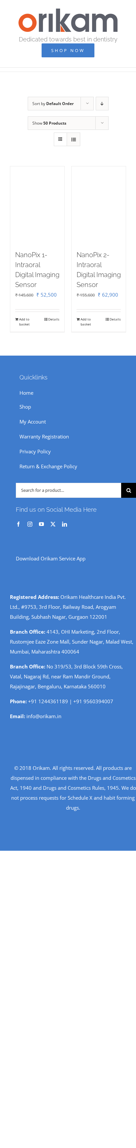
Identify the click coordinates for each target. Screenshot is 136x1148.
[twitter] (53, 524)
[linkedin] (64, 524)
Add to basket (24, 321)
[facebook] (18, 524)
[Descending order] (102, 103)
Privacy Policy (35, 451)
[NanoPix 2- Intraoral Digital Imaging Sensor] (99, 204)
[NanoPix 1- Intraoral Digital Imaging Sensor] (37, 204)
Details (53, 319)
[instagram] (29, 524)
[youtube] (41, 524)
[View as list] (73, 139)
